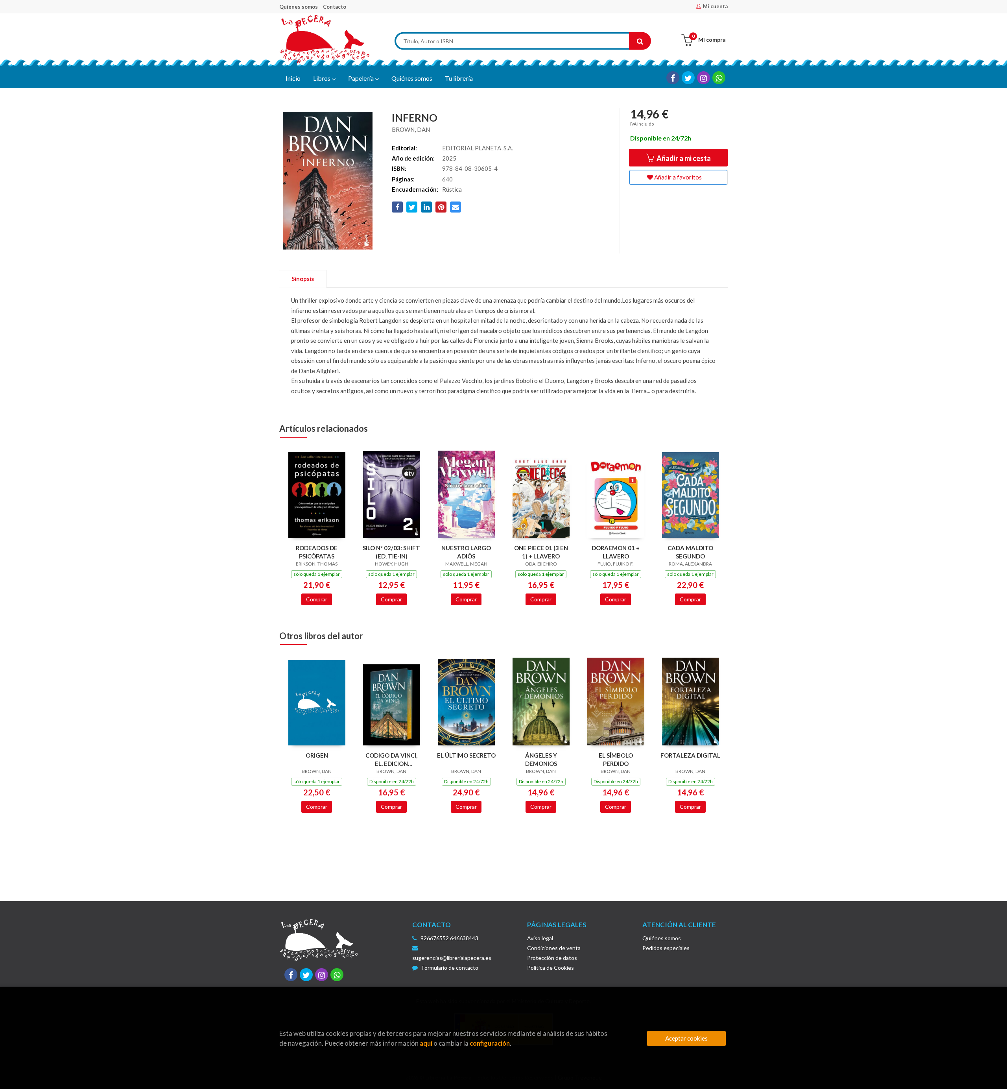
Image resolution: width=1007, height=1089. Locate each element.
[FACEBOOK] (672, 77)
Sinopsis (302, 278)
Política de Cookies (550, 967)
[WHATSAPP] (718, 77)
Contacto (334, 7)
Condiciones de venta (554, 948)
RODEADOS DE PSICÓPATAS (317, 552)
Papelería (361, 78)
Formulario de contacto (450, 967)
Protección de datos (552, 957)
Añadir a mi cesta (683, 158)
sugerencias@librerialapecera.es (451, 957)
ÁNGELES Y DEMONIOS (541, 759)
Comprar (316, 599)
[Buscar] (640, 41)
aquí (426, 1043)
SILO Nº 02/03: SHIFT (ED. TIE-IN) (391, 552)
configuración (490, 1043)
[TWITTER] (688, 77)
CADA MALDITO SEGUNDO (690, 552)
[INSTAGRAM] (703, 77)
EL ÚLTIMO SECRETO (466, 755)
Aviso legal (540, 938)
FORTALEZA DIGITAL (690, 755)
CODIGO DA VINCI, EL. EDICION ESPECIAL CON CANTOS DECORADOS (391, 759)
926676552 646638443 (449, 938)
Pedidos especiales (666, 948)
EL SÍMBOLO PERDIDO (616, 759)
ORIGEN (317, 755)
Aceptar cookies (686, 1038)
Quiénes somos (298, 7)
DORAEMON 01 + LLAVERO (616, 552)
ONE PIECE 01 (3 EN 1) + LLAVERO (541, 552)
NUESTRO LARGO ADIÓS (466, 552)
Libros (322, 78)
